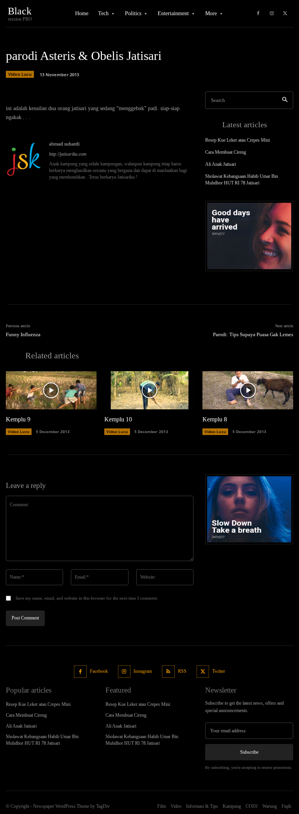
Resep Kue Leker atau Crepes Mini (237, 140)
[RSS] (168, 671)
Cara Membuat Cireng (225, 152)
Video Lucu (19, 431)
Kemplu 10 (118, 419)
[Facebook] (258, 13)
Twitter (218, 671)
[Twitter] (285, 13)
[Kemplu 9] (51, 390)
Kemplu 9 (18, 419)
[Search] (284, 100)
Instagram (143, 671)
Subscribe (249, 752)
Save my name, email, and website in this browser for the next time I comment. (87, 598)
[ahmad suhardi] (24, 161)
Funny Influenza (23, 334)
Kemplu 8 (214, 419)
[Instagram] (272, 13)
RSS (182, 671)
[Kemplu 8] (247, 390)
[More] (159, 81)
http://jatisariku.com (67, 154)
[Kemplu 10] (149, 390)
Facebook (99, 671)
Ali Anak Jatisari (220, 164)
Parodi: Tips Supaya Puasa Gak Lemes (253, 334)
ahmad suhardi (64, 144)
